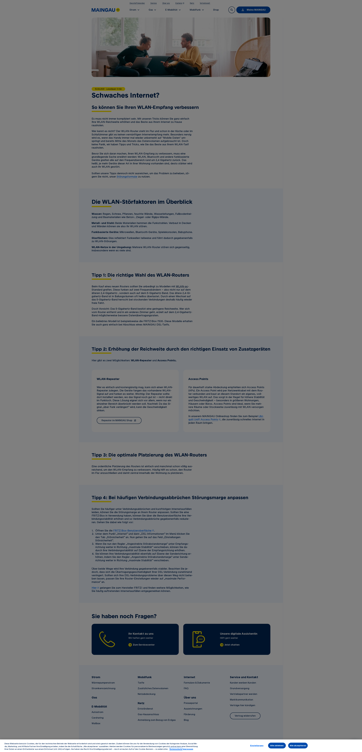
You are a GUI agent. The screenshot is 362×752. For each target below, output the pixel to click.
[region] (181, 745)
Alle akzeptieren (298, 745)
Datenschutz (176, 749)
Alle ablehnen (277, 745)
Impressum (188, 749)
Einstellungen (256, 745)
